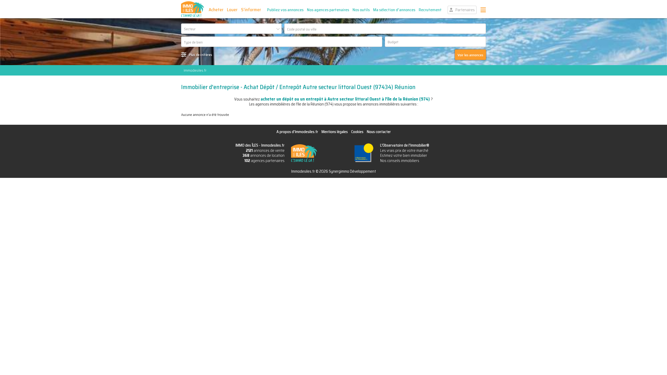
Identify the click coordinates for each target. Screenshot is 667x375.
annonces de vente (265, 150)
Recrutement (430, 10)
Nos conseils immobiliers (399, 161)
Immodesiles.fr (195, 70)
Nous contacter (379, 132)
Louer (232, 9)
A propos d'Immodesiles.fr (297, 132)
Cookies (357, 132)
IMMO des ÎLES (192, 9)
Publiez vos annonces (285, 10)
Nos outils (361, 10)
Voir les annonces (470, 55)
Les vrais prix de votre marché (404, 150)
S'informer (251, 9)
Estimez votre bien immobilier (403, 155)
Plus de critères (200, 55)
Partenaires (465, 10)
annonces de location (264, 155)
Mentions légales (335, 132)
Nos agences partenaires (328, 10)
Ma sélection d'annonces (394, 10)
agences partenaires (264, 161)
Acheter (216, 9)
